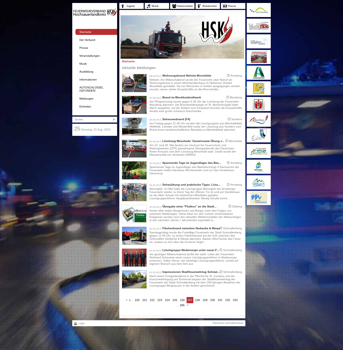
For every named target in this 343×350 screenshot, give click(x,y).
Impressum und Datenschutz (228, 323)
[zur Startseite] (95, 15)
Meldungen (86, 98)
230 (212, 300)
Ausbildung (86, 71)
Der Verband (87, 39)
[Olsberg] (259, 182)
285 (182, 305)
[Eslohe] (259, 135)
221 (144, 300)
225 (174, 300)
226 (182, 300)
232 (227, 300)
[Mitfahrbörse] (259, 57)
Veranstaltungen (89, 55)
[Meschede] (259, 167)
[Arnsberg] (259, 73)
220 (137, 300)
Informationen (88, 79)
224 (167, 300)
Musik (83, 63)
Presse (83, 47)
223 (159, 300)
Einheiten (85, 106)
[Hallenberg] (259, 10)
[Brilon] (259, 151)
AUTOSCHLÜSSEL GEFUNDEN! (91, 89)
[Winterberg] (259, 26)
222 (152, 300)
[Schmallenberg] (259, 104)
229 (205, 300)
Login (81, 323)
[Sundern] (259, 41)
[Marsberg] (259, 120)
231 (220, 300)
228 (197, 300)
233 (235, 300)
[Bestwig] (259, 88)
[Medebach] (259, 198)
